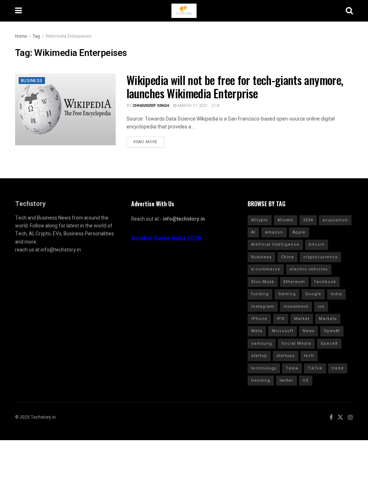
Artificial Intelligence (275, 244)
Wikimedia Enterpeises (69, 36)
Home (21, 36)
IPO (281, 319)
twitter (286, 380)
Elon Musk (262, 282)
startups (285, 356)
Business (32, 80)
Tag (36, 36)
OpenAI (332, 331)
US (306, 380)
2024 (308, 220)
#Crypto (259, 220)
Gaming (287, 294)
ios (321, 306)
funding (260, 294)
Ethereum (294, 282)
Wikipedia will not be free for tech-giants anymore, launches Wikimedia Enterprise (234, 86)
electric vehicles (309, 269)
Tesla (292, 368)
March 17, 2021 (192, 106)
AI (253, 232)
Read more (145, 142)
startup (259, 356)
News (308, 331)
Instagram (262, 306)
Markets (328, 319)
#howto (285, 220)
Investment (296, 306)
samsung (261, 343)
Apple (299, 232)
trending (260, 380)
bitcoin (317, 244)
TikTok (315, 368)
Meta (256, 331)
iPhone (259, 319)
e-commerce (265, 269)
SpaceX (329, 343)
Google (313, 294)
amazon (274, 232)
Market (301, 319)
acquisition (335, 220)
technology (263, 368)
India (336, 294)
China (287, 257)
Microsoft (282, 331)
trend (338, 368)
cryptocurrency (320, 257)
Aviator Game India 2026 (166, 238)
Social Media (296, 343)
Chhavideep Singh (151, 106)
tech (309, 356)
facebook (325, 282)
